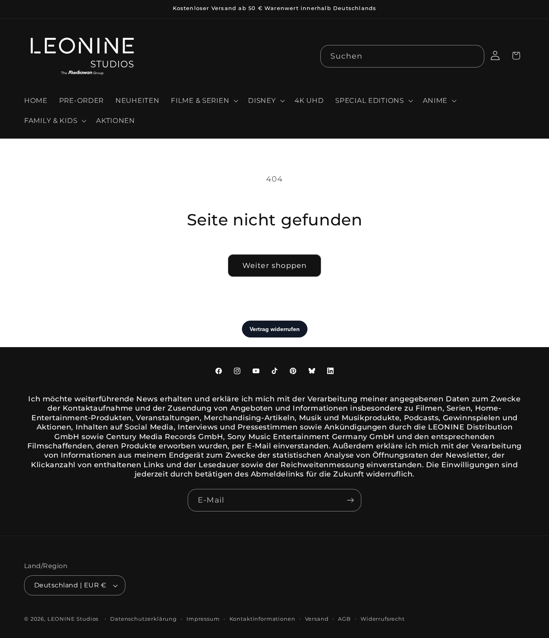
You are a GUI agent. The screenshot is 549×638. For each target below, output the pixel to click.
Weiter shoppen (274, 265)
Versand (317, 619)
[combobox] (402, 56)
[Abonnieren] (350, 500)
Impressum (203, 619)
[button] (203, 101)
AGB (344, 619)
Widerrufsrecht (383, 619)
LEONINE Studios (73, 619)
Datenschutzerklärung (143, 619)
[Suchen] (473, 56)
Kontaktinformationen (262, 619)
